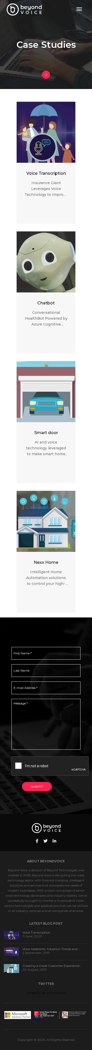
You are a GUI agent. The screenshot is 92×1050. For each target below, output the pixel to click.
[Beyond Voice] (24, 9)
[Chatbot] (46, 261)
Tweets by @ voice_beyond (46, 993)
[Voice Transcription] (46, 132)
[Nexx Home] (46, 521)
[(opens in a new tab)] (11, 935)
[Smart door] (46, 391)
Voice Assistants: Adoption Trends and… (50, 949)
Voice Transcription (36, 932)
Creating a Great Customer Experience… (52, 966)
